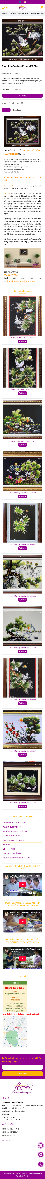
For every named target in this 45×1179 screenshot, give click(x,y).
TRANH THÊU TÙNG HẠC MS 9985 (22, 389)
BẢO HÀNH (6, 845)
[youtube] (25, 2)
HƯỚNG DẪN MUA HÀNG (11, 836)
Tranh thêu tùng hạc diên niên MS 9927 (22, 751)
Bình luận (17, 110)
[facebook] (20, 2)
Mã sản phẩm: (7, 74)
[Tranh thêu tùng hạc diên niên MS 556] (22, 7)
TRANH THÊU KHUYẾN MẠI (12, 827)
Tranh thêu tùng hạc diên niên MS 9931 (22, 544)
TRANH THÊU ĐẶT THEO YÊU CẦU (14, 823)
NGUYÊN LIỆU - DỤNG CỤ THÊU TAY (15, 831)
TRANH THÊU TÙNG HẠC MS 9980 (22, 441)
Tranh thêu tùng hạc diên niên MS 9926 (22, 803)
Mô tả (6, 110)
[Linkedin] (18, 103)
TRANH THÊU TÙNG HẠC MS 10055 (22, 338)
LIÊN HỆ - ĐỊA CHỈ (9, 849)
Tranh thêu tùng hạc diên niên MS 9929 (22, 648)
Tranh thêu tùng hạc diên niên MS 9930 (22, 596)
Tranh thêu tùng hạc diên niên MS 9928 (22, 699)
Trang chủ (5, 14)
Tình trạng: (5, 89)
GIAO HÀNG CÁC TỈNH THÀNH (13, 840)
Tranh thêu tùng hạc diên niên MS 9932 (22, 493)
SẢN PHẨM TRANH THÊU (19, 14)
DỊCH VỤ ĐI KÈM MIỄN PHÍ (12, 853)
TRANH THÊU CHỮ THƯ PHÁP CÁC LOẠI (16, 858)
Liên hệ (23, 96)
